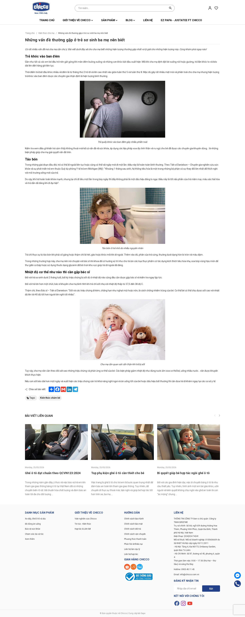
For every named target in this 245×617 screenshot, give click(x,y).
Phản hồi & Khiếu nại (133, 544)
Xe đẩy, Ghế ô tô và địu (35, 519)
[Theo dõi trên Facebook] (177, 603)
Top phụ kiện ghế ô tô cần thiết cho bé (117, 473)
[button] (219, 415)
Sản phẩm (108, 20)
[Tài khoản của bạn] (210, 8)
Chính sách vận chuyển (135, 534)
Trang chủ (46, 20)
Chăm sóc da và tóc (34, 534)
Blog (129, 20)
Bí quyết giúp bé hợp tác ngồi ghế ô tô (183, 473)
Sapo (143, 613)
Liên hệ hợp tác (131, 554)
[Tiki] (140, 566)
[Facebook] (237, 575)
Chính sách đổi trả (132, 529)
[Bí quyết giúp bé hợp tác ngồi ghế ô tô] (188, 442)
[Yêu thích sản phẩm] (216, 8)
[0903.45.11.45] (237, 583)
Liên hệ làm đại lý (132, 549)
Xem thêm (30, 539)
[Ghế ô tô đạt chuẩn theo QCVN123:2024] (56, 442)
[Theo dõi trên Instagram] (183, 603)
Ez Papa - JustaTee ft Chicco (181, 20)
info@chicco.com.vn (189, 574)
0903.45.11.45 (187, 569)
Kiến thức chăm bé (50, 397)
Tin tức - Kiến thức (83, 524)
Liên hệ (148, 20)
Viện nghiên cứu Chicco (85, 519)
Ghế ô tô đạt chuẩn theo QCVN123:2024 (52, 473)
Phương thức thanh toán (135, 539)
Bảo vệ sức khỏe (32, 529)
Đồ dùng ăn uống (33, 524)
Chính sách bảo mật (133, 524)
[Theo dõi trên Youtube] (190, 603)
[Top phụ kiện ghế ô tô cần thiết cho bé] (122, 442)
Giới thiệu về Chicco (77, 20)
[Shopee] (127, 566)
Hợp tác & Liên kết (83, 529)
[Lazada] (133, 566)
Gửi (211, 588)
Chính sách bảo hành (134, 519)
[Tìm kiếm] (170, 8)
